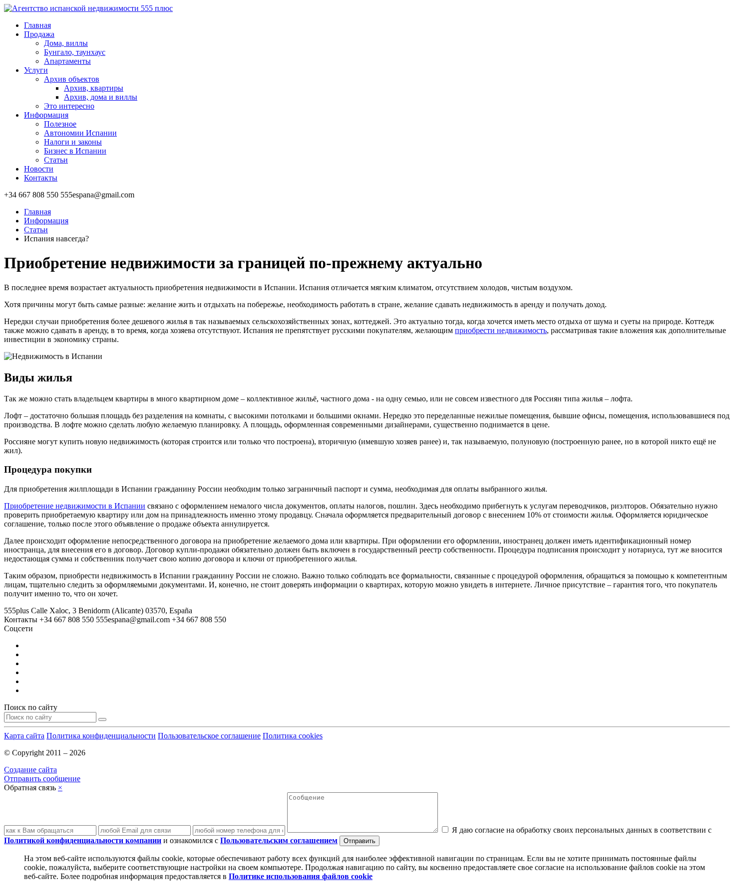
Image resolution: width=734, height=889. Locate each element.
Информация (46, 115)
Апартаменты (67, 61)
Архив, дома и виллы (100, 97)
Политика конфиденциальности (101, 735)
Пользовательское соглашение (209, 735)
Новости (38, 169)
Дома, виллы (66, 43)
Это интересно (69, 106)
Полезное (60, 124)
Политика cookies (293, 735)
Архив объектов (71, 79)
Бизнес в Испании (75, 151)
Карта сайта (24, 735)
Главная (37, 25)
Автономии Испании (80, 133)
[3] (102, 719)
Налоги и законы (73, 142)
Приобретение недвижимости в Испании (74, 506)
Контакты (40, 178)
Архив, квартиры (93, 88)
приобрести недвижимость (501, 330)
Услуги (36, 70)
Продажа (39, 34)
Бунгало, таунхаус (74, 52)
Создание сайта (30, 769)
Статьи (56, 160)
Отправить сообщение (42, 778)
